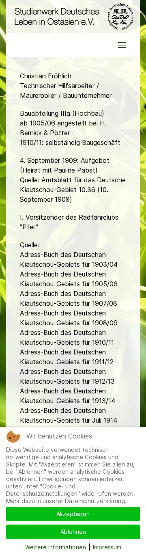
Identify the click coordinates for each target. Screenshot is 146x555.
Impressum (107, 547)
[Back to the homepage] (73, 16)
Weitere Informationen (55, 547)
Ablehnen (73, 531)
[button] (122, 45)
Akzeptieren (73, 513)
